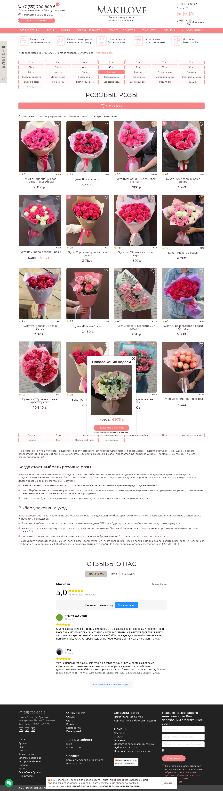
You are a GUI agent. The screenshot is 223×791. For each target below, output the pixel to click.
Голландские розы (164, 77)
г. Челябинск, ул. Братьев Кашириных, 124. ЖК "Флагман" (37, 719)
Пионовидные (138, 77)
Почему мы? (73, 731)
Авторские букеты (191, 435)
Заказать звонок (36, 20)
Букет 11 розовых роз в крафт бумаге (87, 254)
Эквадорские (85, 77)
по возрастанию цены (103, 116)
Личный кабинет (187, 3)
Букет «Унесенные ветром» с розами (135, 327)
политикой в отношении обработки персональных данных (103, 786)
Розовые (111, 72)
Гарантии (119, 740)
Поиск (180, 8)
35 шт (58, 67)
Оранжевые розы (138, 82)
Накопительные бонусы (128, 716)
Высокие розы (31, 82)
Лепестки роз (58, 77)
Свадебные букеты (122, 30)
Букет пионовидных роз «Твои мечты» (135, 180)
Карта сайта (73, 727)
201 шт (31, 72)
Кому (58, 440)
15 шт (138, 62)
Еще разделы (111, 440)
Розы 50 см (191, 82)
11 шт (111, 62)
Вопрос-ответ (74, 763)
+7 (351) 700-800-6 (39, 6)
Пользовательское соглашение (133, 751)
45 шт (111, 67)
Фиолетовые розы (85, 82)
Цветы (85, 435)
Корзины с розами (31, 77)
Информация (191, 30)
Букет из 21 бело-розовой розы (40, 252)
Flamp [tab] (113, 573)
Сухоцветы (149, 30)
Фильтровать (114, 105)
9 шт (85, 62)
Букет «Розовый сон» (87, 326)
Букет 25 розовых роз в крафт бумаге (183, 327)
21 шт (164, 62)
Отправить (173, 758)
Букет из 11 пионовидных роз (183, 398)
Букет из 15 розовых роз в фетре (135, 254)
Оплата (118, 736)
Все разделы (28, 30)
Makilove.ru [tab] (128, 573)
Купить (40, 192)
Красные (58, 72)
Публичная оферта (125, 747)
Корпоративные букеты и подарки (135, 720)
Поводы (31, 440)
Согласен (168, 783)
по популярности (50, 116)
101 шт (191, 67)
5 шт (31, 62)
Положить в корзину (111, 427)
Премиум (191, 72)
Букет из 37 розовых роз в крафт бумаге (40, 401)
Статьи (70, 720)
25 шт (191, 62)
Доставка (119, 733)
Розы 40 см (165, 82)
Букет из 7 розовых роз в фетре (40, 327)
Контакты (72, 724)
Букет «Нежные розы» (183, 252)
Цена (164, 435)
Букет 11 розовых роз (87, 179)
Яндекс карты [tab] (96, 573)
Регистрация (74, 747)
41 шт (85, 67)
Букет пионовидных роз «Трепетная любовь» (39, 180)
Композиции (111, 435)
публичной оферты (186, 775)
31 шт (31, 67)
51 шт (138, 67)
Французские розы (191, 77)
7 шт (58, 62)
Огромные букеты (89, 30)
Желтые (138, 72)
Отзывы (169, 30)
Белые (85, 72)
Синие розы (58, 82)
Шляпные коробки (138, 435)
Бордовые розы (111, 82)
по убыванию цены (75, 116)
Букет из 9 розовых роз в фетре (183, 180)
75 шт (165, 67)
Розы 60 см (31, 87)
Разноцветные (165, 72)
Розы (50, 30)
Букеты (31, 435)
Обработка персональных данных (134, 744)
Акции (65, 30)
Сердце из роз (111, 77)
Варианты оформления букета (84, 760)
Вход (69, 744)
